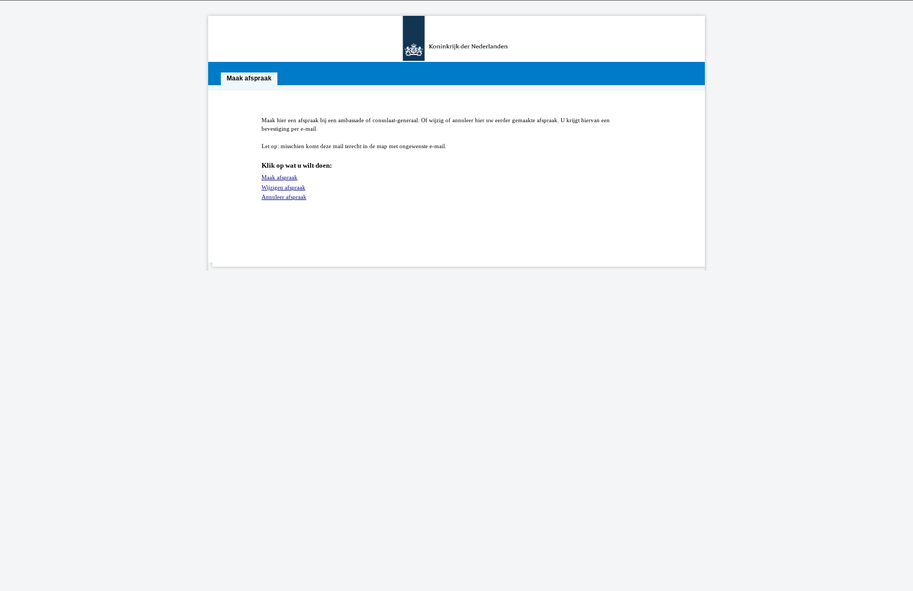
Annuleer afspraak (284, 197)
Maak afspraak (279, 177)
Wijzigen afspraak (283, 187)
